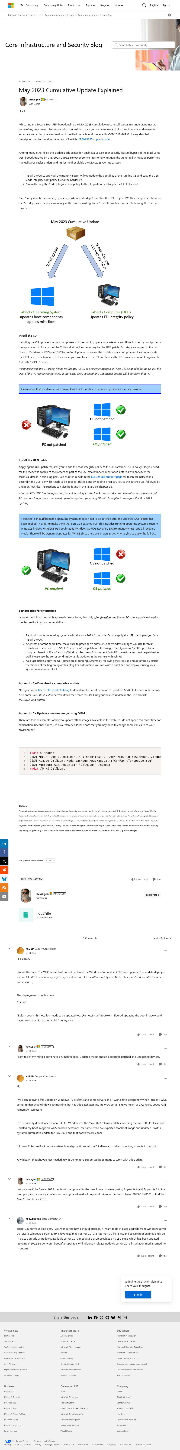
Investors (121, 1414)
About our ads (126, 1444)
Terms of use (68, 1444)
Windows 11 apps (11, 1375)
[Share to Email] (125, 1317)
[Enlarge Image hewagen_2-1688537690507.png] (74, 569)
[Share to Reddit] (107, 1317)
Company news (123, 1402)
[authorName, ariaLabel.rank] (23, 101)
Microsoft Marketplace (70, 1419)
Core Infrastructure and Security (59, 15)
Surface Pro (9, 1335)
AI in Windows (10, 1364)
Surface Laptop (10, 1341)
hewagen (34, 99)
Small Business (10, 1431)
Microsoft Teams (11, 1419)
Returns (63, 1352)
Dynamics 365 (10, 1402)
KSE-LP (30, 948)
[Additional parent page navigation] (39, 15)
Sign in (138, 1294)
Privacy (38, 1444)
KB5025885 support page (94, 139)
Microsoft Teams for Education (130, 1347)
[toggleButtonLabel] (169, 15)
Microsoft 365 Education (127, 1352)
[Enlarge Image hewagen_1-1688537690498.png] (74, 424)
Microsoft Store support (70, 1347)
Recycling (111, 1444)
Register (154, 5)
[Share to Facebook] (96, 1317)
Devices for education (126, 1341)
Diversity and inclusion (126, 1419)
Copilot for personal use (14, 1358)
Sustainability (122, 1431)
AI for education (123, 1375)
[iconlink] (26, 915)
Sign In (166, 5)
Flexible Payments (68, 1375)
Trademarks (83, 1444)
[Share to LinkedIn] (90, 1317)
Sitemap (7, 1444)
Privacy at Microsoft (125, 1408)
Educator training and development (132, 1364)
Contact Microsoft (23, 1444)
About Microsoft (124, 1397)
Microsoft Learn (67, 1402)
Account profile (66, 1335)
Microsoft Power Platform (15, 1414)
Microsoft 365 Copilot (13, 1425)
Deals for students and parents (130, 1369)
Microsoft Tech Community (71, 1414)
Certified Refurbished (69, 1364)
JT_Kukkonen (33, 1218)
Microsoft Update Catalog (53, 690)
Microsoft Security (12, 1397)
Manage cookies (52, 1444)
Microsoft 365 (10, 1408)
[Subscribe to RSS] (119, 1317)
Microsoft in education (126, 1335)
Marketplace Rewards (69, 1425)
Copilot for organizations (14, 1352)
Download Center (67, 1341)
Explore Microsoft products (15, 1369)
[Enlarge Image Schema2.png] (76, 272)
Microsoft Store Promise (70, 1369)
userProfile (152, 894)
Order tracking (66, 1358)
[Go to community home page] (11, 5)
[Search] (144, 5)
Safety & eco (97, 1444)
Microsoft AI (9, 1391)
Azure (62, 1391)
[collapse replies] (9, 948)
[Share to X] (101, 1317)
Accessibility (122, 1425)
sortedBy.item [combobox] (161, 938)
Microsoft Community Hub (20, 15)
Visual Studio (66, 1431)
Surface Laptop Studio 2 (14, 1347)
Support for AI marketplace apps (74, 1408)
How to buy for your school (128, 1358)
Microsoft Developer (69, 1397)
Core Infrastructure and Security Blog (95, 15)
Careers (120, 1391)
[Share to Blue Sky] (113, 1317)
